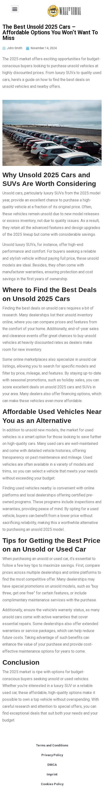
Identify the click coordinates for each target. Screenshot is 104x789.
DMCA (52, 765)
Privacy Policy (52, 755)
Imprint (52, 774)
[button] (15, 9)
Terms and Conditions (52, 745)
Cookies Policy (52, 784)
